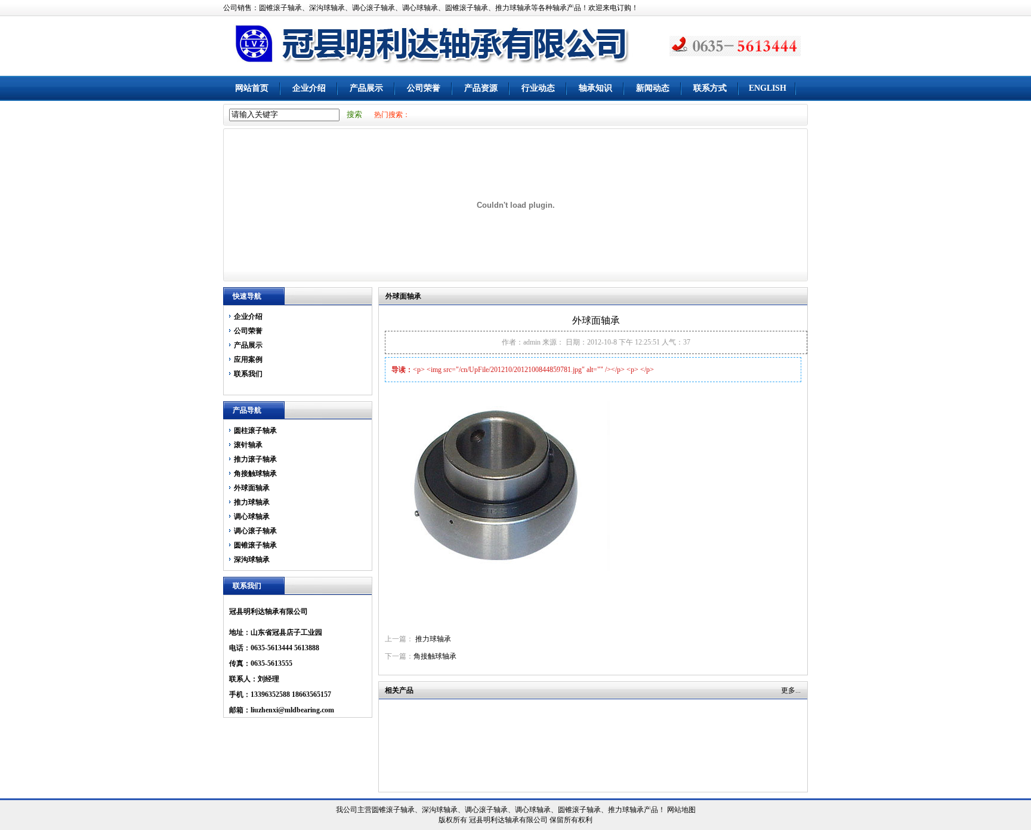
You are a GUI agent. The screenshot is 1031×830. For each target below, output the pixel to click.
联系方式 (710, 88)
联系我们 (248, 374)
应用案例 (248, 359)
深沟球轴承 (252, 559)
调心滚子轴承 (255, 531)
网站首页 (251, 88)
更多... (791, 690)
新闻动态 (652, 88)
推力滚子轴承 (255, 459)
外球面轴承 (252, 488)
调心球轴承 (252, 516)
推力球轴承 (252, 502)
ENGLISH (767, 88)
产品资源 (481, 88)
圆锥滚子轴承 (255, 545)
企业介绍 (309, 88)
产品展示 (366, 88)
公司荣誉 (423, 88)
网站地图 (681, 810)
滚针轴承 (248, 445)
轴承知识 (595, 88)
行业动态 (538, 88)
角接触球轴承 (255, 473)
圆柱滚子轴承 (255, 430)
